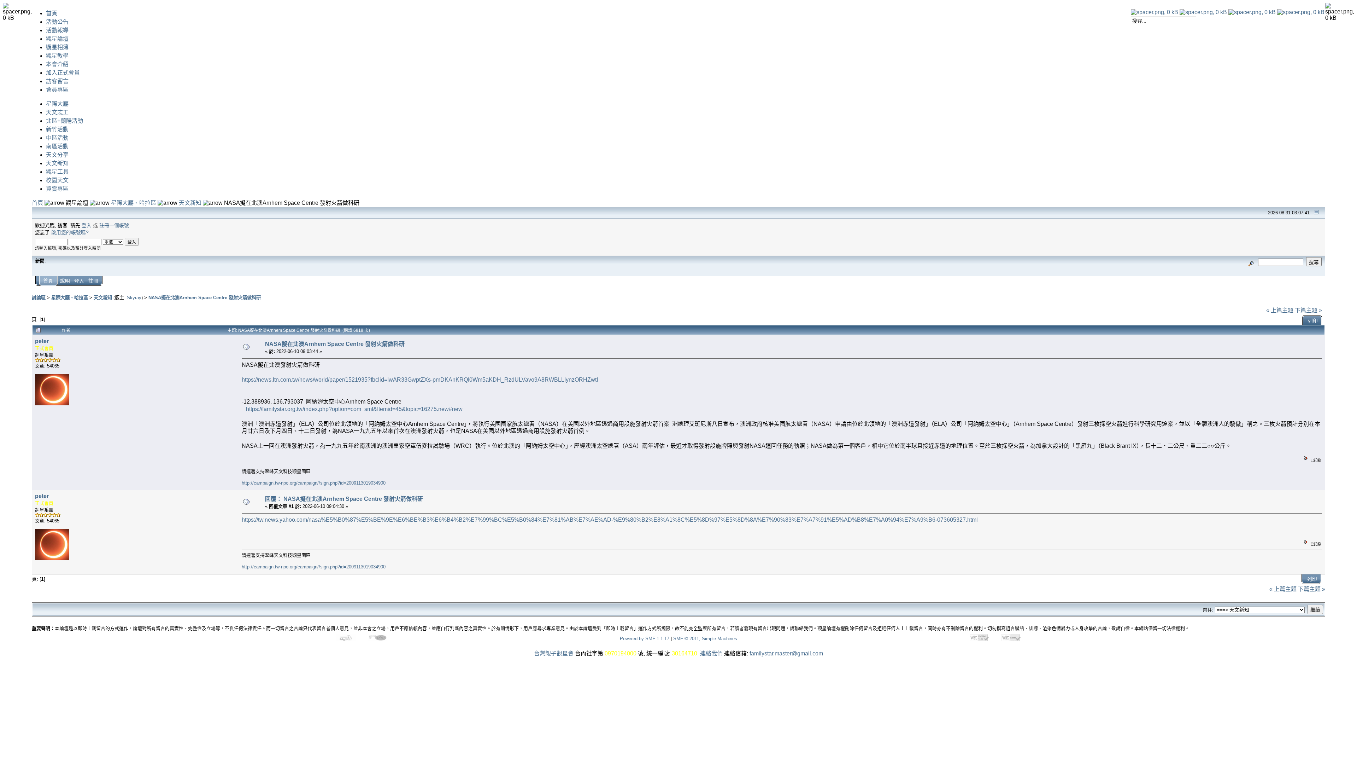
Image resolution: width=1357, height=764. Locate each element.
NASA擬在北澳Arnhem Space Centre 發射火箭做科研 (204, 297)
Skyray (134, 297)
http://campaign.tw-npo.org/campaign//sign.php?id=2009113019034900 (314, 483)
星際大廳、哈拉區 (133, 203)
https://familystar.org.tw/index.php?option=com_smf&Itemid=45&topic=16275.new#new (354, 409)
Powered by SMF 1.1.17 (644, 638)
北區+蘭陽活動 (64, 121)
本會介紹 (57, 64)
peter (42, 341)
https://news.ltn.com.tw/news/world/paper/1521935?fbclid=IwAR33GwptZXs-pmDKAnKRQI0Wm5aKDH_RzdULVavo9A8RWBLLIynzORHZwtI (420, 380)
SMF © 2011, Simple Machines (705, 638)
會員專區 (57, 90)
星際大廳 (57, 104)
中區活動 (57, 138)
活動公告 (57, 22)
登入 (87, 225)
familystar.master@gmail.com (786, 653)
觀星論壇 (57, 39)
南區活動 (57, 146)
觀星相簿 (57, 47)
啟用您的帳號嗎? (70, 232)
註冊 (93, 281)
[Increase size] (1252, 12)
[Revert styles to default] (1300, 12)
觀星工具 (57, 172)
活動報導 (57, 30)
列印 (1313, 321)
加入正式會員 (63, 73)
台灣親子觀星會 (554, 653)
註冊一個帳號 (114, 225)
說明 (65, 281)
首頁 (51, 13)
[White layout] (1154, 12)
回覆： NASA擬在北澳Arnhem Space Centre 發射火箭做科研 (344, 499)
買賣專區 (57, 189)
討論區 (39, 297)
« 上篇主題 (1279, 310)
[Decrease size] (1203, 12)
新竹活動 (57, 129)
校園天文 (57, 180)
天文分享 (57, 155)
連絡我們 (711, 653)
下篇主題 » (1308, 310)
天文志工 (57, 112)
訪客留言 (57, 81)
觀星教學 (57, 56)
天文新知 (57, 163)
